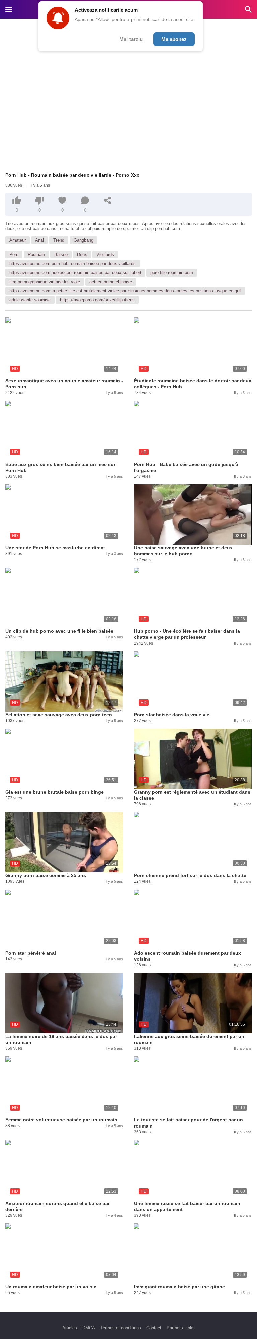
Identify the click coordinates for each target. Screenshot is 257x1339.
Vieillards (105, 254)
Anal (39, 240)
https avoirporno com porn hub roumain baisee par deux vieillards (72, 263)
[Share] (107, 200)
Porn (13, 254)
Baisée (61, 254)
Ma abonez (174, 39)
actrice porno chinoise (110, 281)
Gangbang (83, 240)
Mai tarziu (131, 39)
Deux (82, 254)
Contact (153, 1327)
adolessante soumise (30, 299)
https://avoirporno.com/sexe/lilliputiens (97, 299)
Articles (69, 1327)
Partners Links (181, 1327)
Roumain (36, 254)
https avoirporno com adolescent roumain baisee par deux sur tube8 (75, 272)
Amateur (17, 240)
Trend (58, 240)
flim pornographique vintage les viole (44, 281)
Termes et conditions (120, 1327)
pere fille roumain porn (171, 272)
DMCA (88, 1327)
